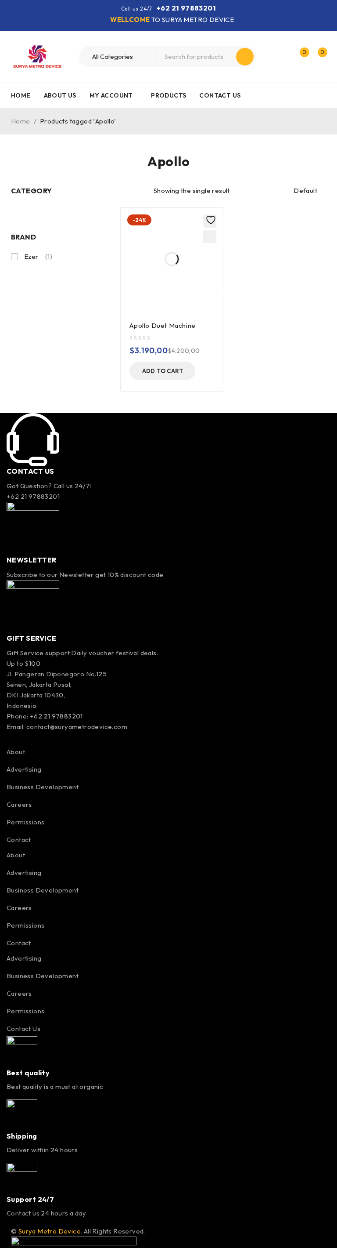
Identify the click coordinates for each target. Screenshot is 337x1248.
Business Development (43, 787)
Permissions (25, 822)
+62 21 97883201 (186, 8)
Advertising (24, 769)
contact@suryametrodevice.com (76, 726)
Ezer (38, 256)
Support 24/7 (30, 1199)
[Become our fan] (10, 737)
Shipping (22, 1136)
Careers (19, 804)
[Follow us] (28, 737)
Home (20, 121)
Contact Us (23, 1028)
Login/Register (281, 56)
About (16, 751)
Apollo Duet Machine (162, 325)
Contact (19, 839)
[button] (162, 371)
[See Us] (48, 737)
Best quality (28, 1072)
